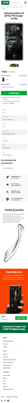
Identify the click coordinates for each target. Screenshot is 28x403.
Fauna (21, 7)
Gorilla (3, 8)
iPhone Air (5, 356)
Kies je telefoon (14, 84)
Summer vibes (6, 375)
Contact (5, 346)
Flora (4, 381)
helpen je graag (18, 329)
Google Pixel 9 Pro (7, 365)
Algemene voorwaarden (12, 396)
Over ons (5, 343)
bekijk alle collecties (23, 75)
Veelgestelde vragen (8, 341)
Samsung (3, 7)
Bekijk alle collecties (8, 389)
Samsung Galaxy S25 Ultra (9, 359)
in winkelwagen (14, 93)
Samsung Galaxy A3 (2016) (12, 7)
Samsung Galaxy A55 (8, 362)
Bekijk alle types (7, 368)
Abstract (5, 386)
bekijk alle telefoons (23, 84)
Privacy (2, 396)
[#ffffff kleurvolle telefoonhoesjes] (5, 3)
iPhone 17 (5, 354)
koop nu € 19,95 (21, 318)
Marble (4, 378)
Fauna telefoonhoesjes (8, 168)
